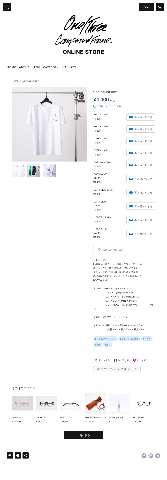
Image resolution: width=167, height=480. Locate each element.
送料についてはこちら (109, 106)
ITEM (36, 67)
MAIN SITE (69, 67)
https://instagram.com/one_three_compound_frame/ (150, 455)
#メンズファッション (105, 339)
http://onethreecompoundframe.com (157, 455)
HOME (11, 67)
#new (97, 344)
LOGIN (147, 7)
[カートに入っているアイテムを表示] (160, 7)
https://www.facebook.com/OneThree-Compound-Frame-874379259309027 (144, 455)
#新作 (108, 344)
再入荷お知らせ (143, 117)
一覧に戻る (83, 435)
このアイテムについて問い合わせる (119, 369)
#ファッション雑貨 (129, 339)
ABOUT (24, 67)
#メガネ (147, 339)
